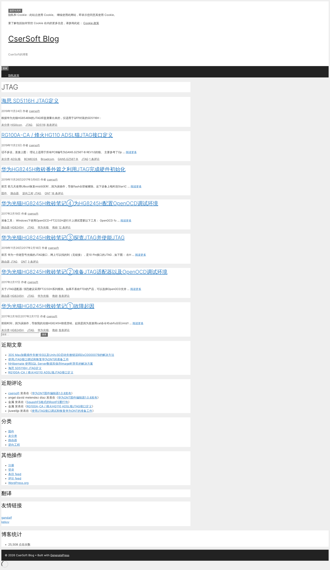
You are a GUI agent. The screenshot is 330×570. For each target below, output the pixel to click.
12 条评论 (65, 227)
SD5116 (41, 124)
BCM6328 (30, 159)
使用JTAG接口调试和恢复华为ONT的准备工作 (38, 359)
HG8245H (17, 227)
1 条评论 (94, 159)
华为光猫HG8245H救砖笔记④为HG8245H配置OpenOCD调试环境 (79, 203)
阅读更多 (131, 152)
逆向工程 (27, 193)
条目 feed (14, 474)
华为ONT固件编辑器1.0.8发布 (51, 393)
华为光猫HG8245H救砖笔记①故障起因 (47, 306)
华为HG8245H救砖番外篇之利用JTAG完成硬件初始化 (63, 169)
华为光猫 (43, 227)
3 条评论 (33, 261)
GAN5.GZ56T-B (68, 159)
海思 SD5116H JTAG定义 (30, 101)
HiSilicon (16, 124)
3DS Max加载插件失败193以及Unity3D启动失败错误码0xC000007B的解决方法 (61, 355)
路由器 (14, 193)
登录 (11, 469)
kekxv (5, 522)
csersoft (13, 393)
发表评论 (51, 124)
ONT (48, 193)
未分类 (5, 124)
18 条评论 (57, 193)
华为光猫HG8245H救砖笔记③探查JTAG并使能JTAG (63, 237)
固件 (4, 193)
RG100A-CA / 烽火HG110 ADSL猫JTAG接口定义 (57, 135)
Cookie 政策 (91, 23)
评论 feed (14, 478)
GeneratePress (59, 555)
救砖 (55, 227)
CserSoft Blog (33, 38)
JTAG (28, 124)
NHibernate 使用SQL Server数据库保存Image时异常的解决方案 (50, 363)
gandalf (6, 517)
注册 (11, 465)
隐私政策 (13, 75)
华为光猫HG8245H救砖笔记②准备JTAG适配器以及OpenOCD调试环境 (84, 272)
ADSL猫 (15, 159)
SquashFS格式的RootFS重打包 (47, 402)
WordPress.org (18, 483)
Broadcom (47, 159)
